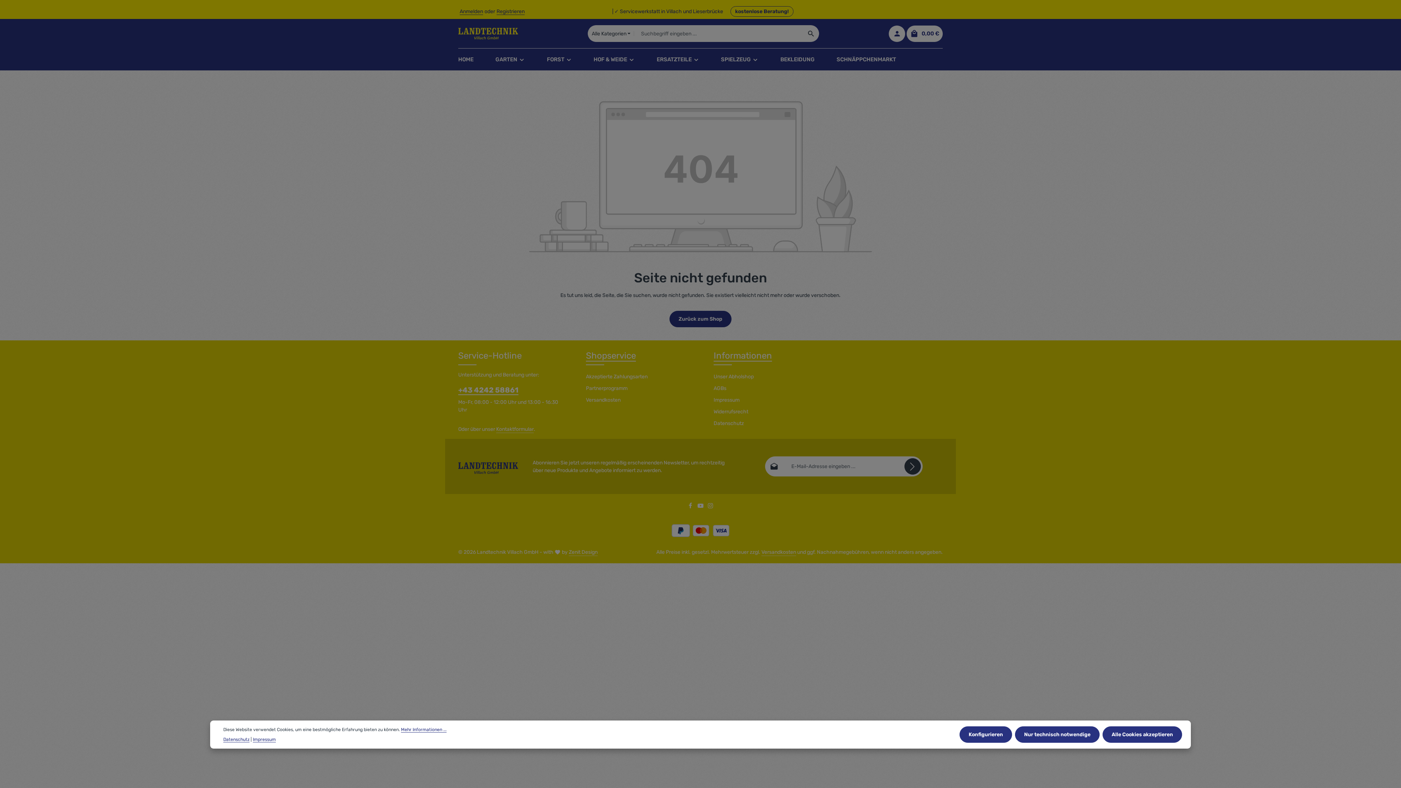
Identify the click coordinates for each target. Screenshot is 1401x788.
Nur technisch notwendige (1057, 734)
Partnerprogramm (607, 388)
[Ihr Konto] (897, 34)
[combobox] (718, 33)
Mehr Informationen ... (424, 729)
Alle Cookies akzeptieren (1142, 734)
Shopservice (611, 356)
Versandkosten (603, 400)
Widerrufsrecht (731, 412)
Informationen (743, 356)
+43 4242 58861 (488, 390)
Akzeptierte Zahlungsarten (617, 377)
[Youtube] (701, 507)
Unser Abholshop (734, 377)
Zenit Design (583, 552)
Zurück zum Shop (700, 319)
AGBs (720, 388)
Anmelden (471, 11)
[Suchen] (811, 33)
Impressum (727, 400)
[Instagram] (710, 507)
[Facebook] (691, 507)
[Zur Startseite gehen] (488, 33)
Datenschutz (729, 423)
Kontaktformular (515, 429)
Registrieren (511, 11)
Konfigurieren (986, 734)
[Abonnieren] (912, 466)
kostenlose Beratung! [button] (762, 11)
